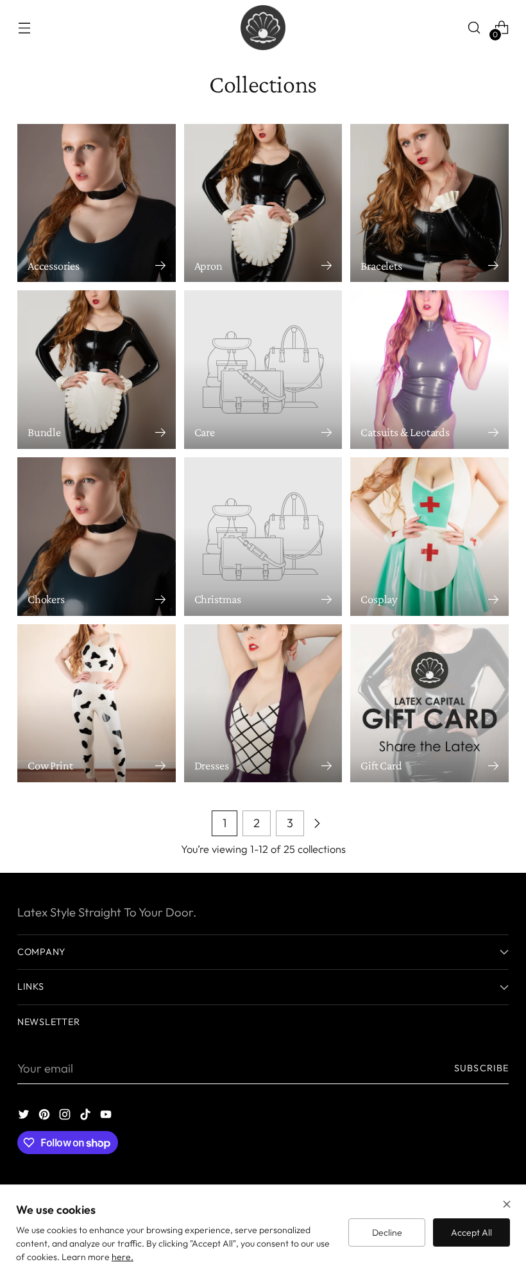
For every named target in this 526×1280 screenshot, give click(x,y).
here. (122, 1257)
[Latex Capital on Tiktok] (86, 1117)
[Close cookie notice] (506, 1206)
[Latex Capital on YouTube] (107, 1117)
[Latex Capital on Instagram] (66, 1117)
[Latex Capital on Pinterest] (45, 1117)
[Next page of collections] (317, 823)
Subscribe (481, 1068)
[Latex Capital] (263, 27)
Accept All (471, 1232)
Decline (387, 1232)
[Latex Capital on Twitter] (25, 1117)
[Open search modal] (474, 28)
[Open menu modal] (24, 28)
